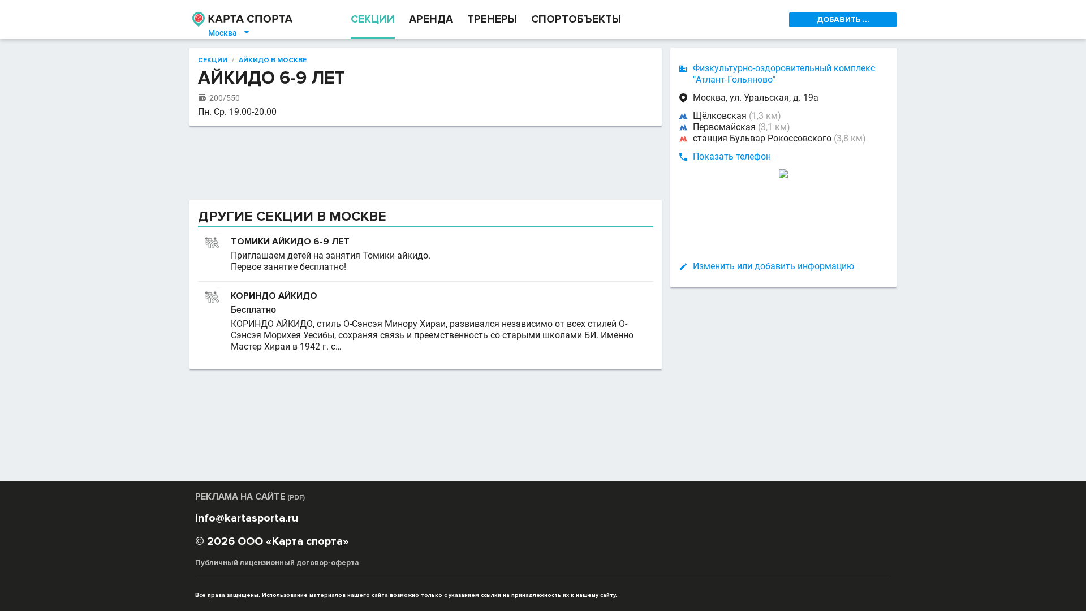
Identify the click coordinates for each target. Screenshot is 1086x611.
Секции (212, 60)
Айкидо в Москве (273, 60)
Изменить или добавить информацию (773, 266)
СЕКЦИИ (373, 19)
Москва (229, 32)
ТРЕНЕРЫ (492, 19)
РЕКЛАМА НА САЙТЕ (250, 496)
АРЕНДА (431, 19)
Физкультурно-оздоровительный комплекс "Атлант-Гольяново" (784, 74)
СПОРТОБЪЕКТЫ (576, 19)
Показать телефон (732, 156)
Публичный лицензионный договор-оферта (277, 562)
